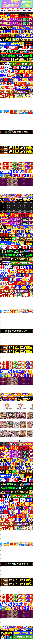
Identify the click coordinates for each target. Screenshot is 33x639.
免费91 (14, 210)
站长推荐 (3, 205)
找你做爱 (19, 205)
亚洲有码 (25, 202)
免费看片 (8, 210)
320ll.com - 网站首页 (7, 12)
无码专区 (3, 210)
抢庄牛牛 (14, 207)
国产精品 (8, 202)
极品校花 (25, 212)
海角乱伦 (19, 210)
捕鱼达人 (8, 207)
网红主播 (14, 202)
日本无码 (19, 202)
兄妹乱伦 (14, 212)
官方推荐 (3, 207)
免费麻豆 (25, 210)
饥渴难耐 (14, 205)
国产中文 (8, 212)
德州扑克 (19, 207)
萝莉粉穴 (31, 210)
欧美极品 (31, 202)
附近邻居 (8, 205)
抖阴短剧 (31, 212)
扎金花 (31, 207)
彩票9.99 (25, 207)
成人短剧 (19, 212)
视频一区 (3, 202)
